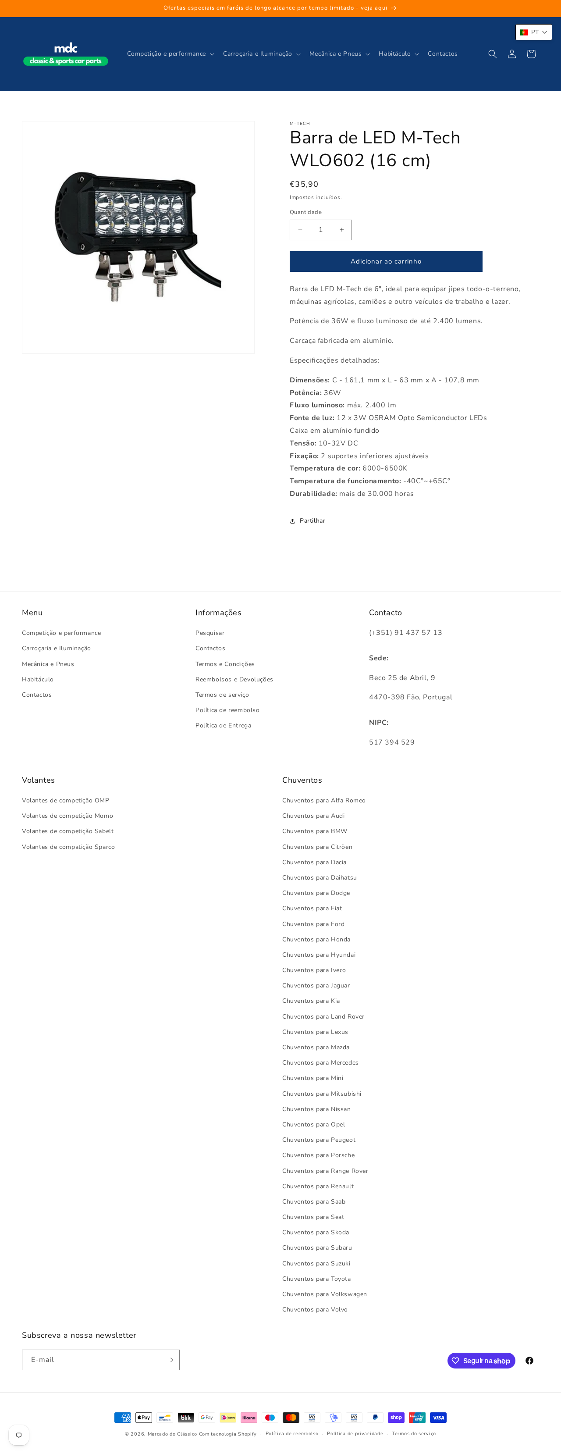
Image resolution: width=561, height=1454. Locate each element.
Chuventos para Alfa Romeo (324, 800)
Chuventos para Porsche (318, 1155)
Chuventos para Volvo (315, 1309)
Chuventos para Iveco (314, 970)
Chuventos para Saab (313, 1201)
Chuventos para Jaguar (316, 985)
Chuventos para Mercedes (320, 1062)
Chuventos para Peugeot (318, 1140)
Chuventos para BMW (315, 831)
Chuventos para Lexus (315, 1032)
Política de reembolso (227, 710)
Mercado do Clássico (172, 1434)
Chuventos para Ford (313, 924)
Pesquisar (209, 633)
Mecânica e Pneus (48, 664)
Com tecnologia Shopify (228, 1434)
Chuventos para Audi (313, 816)
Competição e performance (61, 633)
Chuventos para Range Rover (325, 1171)
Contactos (37, 695)
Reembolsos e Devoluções (234, 679)
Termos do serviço (414, 1433)
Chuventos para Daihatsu (319, 877)
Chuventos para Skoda (315, 1232)
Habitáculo (38, 679)
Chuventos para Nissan (316, 1109)
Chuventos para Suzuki (316, 1263)
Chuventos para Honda (316, 939)
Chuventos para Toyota (316, 1279)
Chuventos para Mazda (316, 1047)
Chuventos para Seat (313, 1217)
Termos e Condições (225, 664)
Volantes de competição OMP (66, 800)
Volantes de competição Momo (67, 816)
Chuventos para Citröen (317, 847)
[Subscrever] (169, 1360)
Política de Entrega (223, 725)
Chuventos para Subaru (317, 1248)
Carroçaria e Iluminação (56, 648)
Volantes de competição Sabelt (68, 831)
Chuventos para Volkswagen (324, 1294)
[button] (170, 54)
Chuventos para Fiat (312, 908)
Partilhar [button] (312, 521)
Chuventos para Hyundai (318, 955)
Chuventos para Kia (311, 1001)
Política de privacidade (355, 1433)
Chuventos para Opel (313, 1124)
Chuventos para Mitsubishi (322, 1094)
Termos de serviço (222, 695)
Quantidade (306, 212)
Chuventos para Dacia (314, 862)
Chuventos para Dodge (316, 893)
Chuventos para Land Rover (323, 1016)
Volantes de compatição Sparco (68, 847)
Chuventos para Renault (318, 1186)
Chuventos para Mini (312, 1078)
